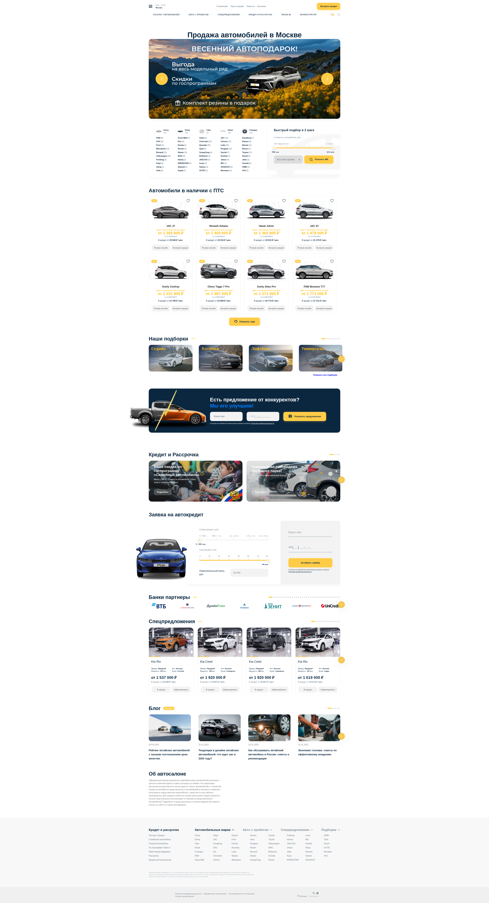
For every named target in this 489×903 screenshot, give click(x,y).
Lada (234, 852)
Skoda (253, 856)
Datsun (235, 835)
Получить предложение (307, 416)
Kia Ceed (206, 661)
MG (307, 839)
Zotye (215, 835)
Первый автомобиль (158, 843)
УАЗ (326, 856)
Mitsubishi (236, 860)
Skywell (309, 852)
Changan (199, 852)
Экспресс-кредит (328, 6)
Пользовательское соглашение (241, 894)
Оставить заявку (310, 562)
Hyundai (235, 848)
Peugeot (254, 843)
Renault (253, 852)
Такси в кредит (237, 6)
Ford (234, 839)
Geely (197, 839)
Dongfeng (217, 843)
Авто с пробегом (198, 15)
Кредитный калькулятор (160, 860)
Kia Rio (156, 661)
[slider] (274, 148)
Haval (197, 848)
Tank (326, 839)
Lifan (197, 843)
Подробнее (162, 492)
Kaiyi (289, 856)
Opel (252, 839)
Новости (251, 6)
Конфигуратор (308, 15)
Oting (307, 848)
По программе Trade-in (159, 848)
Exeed (271, 860)
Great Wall (199, 860)
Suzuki (271, 835)
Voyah (327, 843)
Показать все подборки (325, 375)
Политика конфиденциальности (188, 894)
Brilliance (272, 852)
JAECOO (291, 843)
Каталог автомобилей (166, 15)
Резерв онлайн (161, 248)
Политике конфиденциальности (262, 423)
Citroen (216, 860)
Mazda (235, 856)
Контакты (261, 6)
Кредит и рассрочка (260, 15)
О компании (222, 6)
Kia (214, 852)
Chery (197, 835)
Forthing (290, 835)
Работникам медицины (159, 852)
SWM (326, 835)
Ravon (253, 848)
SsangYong (255, 860)
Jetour (290, 848)
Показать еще (247, 321)
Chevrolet (217, 856)
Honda (235, 843)
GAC (215, 848)
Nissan (253, 835)
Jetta (289, 852)
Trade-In (286, 15)
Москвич (328, 852)
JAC (215, 839)
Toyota (271, 839)
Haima (290, 839)
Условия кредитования (184, 896)
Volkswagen (274, 843)
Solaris (308, 856)
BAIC (270, 848)
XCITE (327, 848)
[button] (341, 359)
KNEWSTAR (293, 860)
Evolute (271, 856)
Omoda (308, 843)
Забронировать (181, 690)
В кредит (161, 690)
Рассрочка (154, 856)
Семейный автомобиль (160, 839)
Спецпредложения (229, 15)
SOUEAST (310, 860)
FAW (197, 856)
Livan (307, 835)
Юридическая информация (215, 894)
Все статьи (169, 708)
